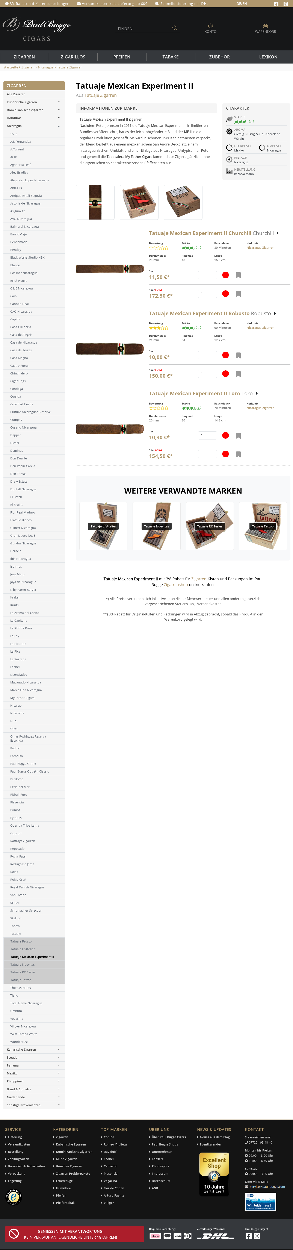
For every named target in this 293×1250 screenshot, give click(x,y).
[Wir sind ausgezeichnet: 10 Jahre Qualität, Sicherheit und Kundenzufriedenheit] (214, 1175)
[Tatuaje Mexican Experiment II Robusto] (110, 349)
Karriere (158, 1159)
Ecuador (13, 1057)
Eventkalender (210, 1144)
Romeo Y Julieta (115, 1144)
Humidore (63, 1188)
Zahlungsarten (18, 1159)
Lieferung (15, 1137)
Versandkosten (19, 1144)
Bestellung (15, 1152)
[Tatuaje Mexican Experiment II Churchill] (110, 268)
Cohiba (109, 1137)
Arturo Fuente (114, 1196)
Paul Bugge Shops (165, 1144)
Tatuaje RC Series (209, 526)
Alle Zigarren (16, 94)
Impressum (160, 1174)
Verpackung (16, 1174)
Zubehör (219, 57)
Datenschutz (161, 1181)
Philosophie (160, 1166)
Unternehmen (162, 1152)
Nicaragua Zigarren (261, 247)
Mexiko (12, 1073)
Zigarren (24, 57)
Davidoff (110, 1152)
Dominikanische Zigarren (25, 110)
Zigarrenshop (176, 584)
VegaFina (110, 1181)
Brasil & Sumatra (19, 1089)
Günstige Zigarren (69, 1166)
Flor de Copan (114, 1188)
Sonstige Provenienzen (24, 1105)
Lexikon (268, 57)
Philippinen (15, 1081)
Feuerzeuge (64, 1181)
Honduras (14, 118)
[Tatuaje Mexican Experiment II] (95, 202)
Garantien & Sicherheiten (26, 1166)
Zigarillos (73, 57)
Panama (13, 1065)
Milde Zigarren (66, 1159)
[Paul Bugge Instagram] (286, 3)
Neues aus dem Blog (215, 1137)
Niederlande (16, 1097)
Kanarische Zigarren (21, 1049)
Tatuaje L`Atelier (103, 526)
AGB (155, 1188)
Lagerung (15, 1181)
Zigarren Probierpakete (73, 1174)
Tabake (171, 57)
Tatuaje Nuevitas (156, 526)
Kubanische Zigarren (22, 102)
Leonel (109, 1159)
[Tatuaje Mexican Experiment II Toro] (110, 429)
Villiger (109, 1203)
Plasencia (111, 1174)
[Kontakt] (266, 1184)
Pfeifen (121, 57)
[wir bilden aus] (261, 1200)
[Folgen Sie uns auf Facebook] (276, 3)
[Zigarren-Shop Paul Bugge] (37, 28)
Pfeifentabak (65, 1203)
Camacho (110, 1166)
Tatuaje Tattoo (263, 526)
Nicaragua (14, 126)
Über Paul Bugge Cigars (169, 1137)
